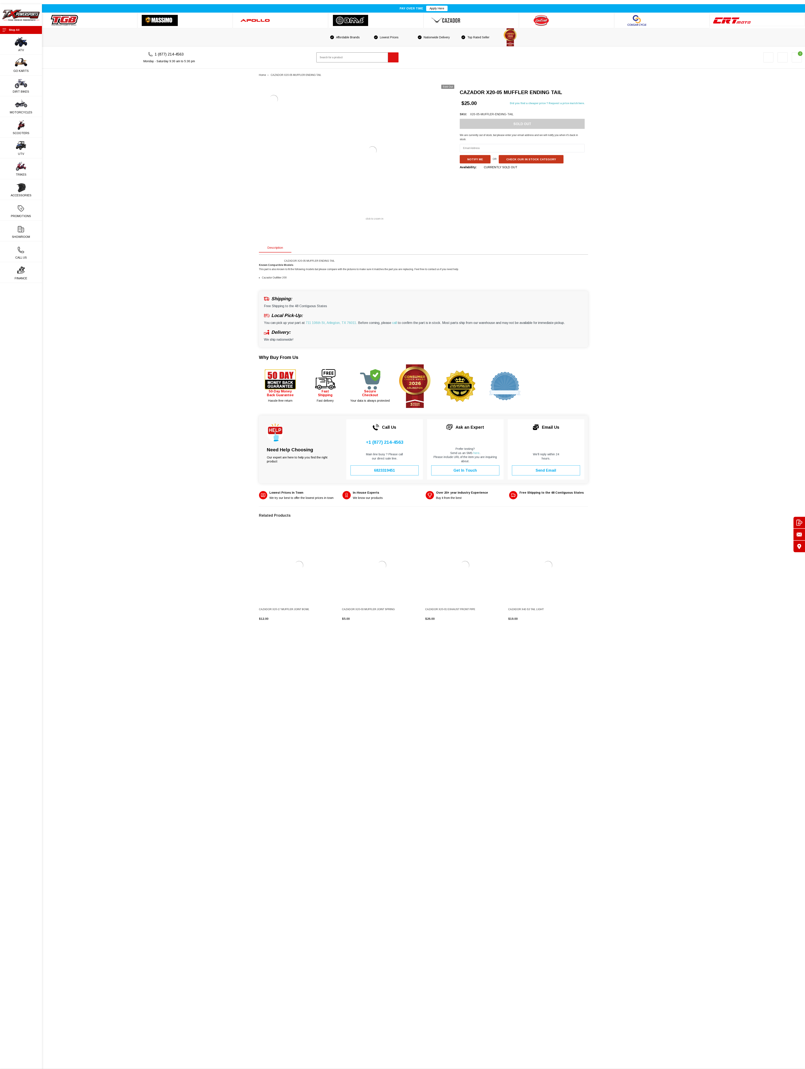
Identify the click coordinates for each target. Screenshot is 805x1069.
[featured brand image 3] (280, 20)
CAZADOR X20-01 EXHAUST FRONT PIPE (450, 609)
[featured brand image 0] (89, 20)
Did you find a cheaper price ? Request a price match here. (547, 103)
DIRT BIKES (21, 91)
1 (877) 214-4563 (169, 54)
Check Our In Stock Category (531, 159)
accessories (21, 195)
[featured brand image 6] (566, 20)
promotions (21, 216)
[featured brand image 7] (662, 20)
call (394, 323)
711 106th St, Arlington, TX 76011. (331, 323)
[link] (299, 565)
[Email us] (799, 534)
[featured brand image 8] (757, 20)
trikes (21, 174)
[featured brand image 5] (471, 20)
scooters (21, 133)
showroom (21, 236)
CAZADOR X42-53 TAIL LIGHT (526, 609)
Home (262, 75)
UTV (21, 153)
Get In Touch (465, 470)
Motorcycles (21, 112)
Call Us (21, 257)
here (476, 453)
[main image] (372, 151)
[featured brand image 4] (375, 20)
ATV (21, 50)
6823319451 (384, 470)
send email (546, 470)
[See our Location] (799, 546)
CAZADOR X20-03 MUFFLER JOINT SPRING (368, 609)
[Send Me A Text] (799, 522)
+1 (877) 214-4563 (384, 442)
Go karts (21, 70)
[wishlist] (782, 57)
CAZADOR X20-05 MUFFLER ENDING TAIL (296, 75)
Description (275, 247)
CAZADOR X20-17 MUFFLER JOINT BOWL (284, 609)
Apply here (437, 8)
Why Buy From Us (278, 357)
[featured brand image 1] (185, 20)
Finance (21, 278)
